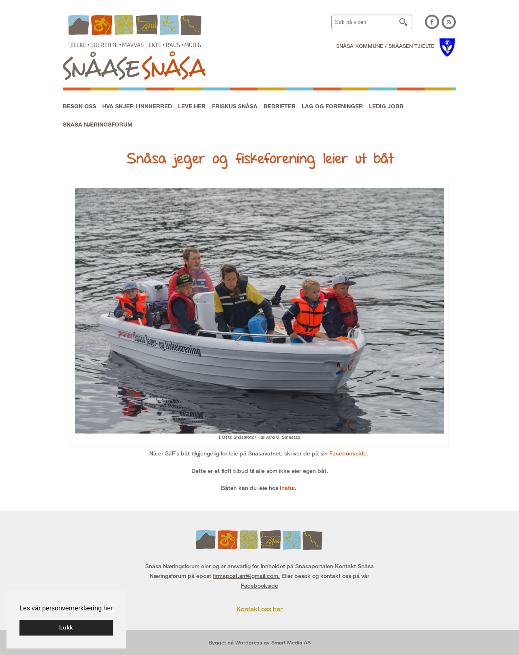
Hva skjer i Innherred (137, 106)
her (108, 608)
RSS (449, 22)
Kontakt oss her (259, 609)
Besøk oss (79, 106)
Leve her (192, 106)
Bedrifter (280, 106)
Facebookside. (349, 453)
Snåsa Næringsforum (98, 124)
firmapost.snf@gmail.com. (246, 575)
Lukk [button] (66, 627)
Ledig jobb (386, 106)
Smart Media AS (290, 642)
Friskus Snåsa (234, 106)
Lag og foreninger (332, 106)
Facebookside (259, 585)
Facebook (432, 22)
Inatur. (289, 487)
